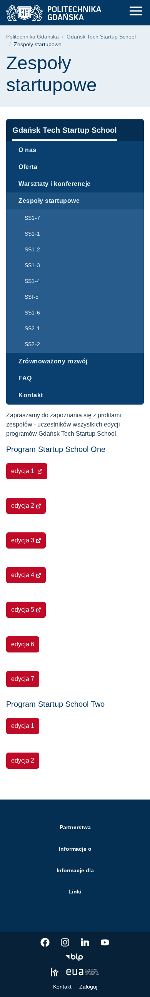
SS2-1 (32, 328)
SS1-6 (32, 312)
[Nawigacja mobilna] (136, 11)
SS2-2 (32, 344)
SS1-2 (32, 249)
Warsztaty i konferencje (54, 184)
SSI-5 (31, 297)
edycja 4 (22, 575)
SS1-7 (32, 218)
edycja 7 (22, 679)
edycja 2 (22, 505)
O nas (27, 150)
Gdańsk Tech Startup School (101, 37)
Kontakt (30, 395)
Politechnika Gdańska (32, 37)
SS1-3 (32, 265)
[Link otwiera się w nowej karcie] (45, 942)
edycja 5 (22, 609)
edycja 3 (22, 540)
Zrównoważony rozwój (53, 361)
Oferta (27, 167)
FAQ (25, 378)
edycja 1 (23, 471)
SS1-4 (32, 281)
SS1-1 (32, 234)
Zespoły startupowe (49, 200)
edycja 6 (22, 644)
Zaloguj (88, 987)
